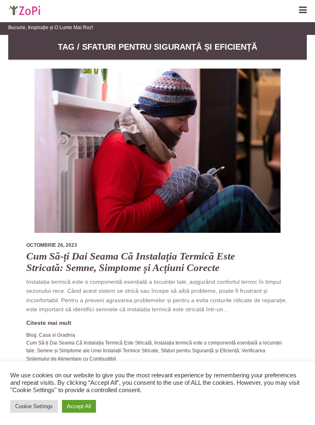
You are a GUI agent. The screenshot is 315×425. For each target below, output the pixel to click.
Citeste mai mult (48, 322)
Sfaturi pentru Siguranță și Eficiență (200, 351)
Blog (31, 335)
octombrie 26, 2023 (51, 245)
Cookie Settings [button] (34, 406)
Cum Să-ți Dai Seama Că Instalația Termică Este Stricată (89, 343)
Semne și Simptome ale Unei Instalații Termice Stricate (97, 351)
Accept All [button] (79, 406)
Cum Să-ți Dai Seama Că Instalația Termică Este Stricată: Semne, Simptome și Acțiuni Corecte (130, 261)
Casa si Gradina (57, 335)
